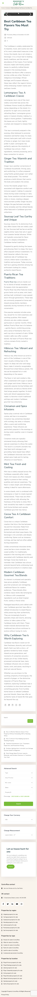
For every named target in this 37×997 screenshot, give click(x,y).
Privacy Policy (5, 994)
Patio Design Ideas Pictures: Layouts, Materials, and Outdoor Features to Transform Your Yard (17, 755)
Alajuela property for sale (10, 914)
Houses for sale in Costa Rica (11, 940)
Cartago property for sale (10, 917)
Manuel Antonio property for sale (12, 978)
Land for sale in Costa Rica (10, 950)
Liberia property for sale (10, 968)
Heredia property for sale (10, 922)
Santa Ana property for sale (11, 984)
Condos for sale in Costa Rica (11, 945)
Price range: (7, 796)
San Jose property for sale (10, 930)
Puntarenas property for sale (11, 928)
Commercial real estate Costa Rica (13, 953)
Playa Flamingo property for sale (12, 965)
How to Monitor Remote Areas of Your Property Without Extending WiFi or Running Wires (17, 734)
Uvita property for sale (9, 973)
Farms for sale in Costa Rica (11, 948)
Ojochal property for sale (10, 981)
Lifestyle (9, 38)
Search (6, 717)
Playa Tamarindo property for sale (12, 970)
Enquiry (11, 866)
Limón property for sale (9, 925)
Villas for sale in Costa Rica (10, 942)
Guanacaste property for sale (11, 920)
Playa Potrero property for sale (12, 962)
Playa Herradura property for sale (12, 976)
